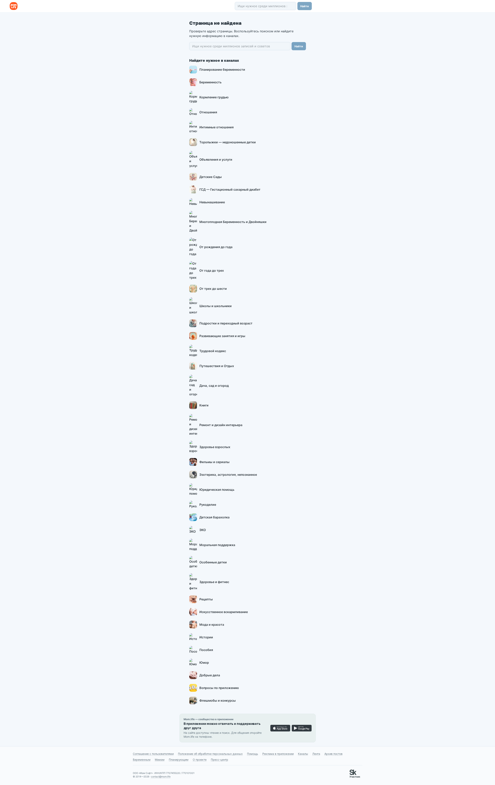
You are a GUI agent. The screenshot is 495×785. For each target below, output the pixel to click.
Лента (316, 753)
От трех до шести (213, 289)
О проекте (200, 759)
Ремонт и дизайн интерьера (220, 425)
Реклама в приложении (278, 753)
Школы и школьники (215, 306)
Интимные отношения (216, 127)
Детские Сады (210, 177)
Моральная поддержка (217, 545)
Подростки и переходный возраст (225, 323)
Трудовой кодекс (212, 351)
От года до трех (211, 270)
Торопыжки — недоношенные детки (227, 142)
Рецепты (206, 599)
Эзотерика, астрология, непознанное (228, 475)
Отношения (208, 112)
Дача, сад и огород (214, 386)
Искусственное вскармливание (223, 612)
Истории (206, 637)
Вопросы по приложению (219, 688)
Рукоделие (207, 505)
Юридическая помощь (216, 490)
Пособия (206, 650)
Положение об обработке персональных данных (210, 753)
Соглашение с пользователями (153, 753)
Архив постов (333, 753)
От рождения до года (215, 247)
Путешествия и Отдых (216, 366)
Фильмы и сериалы (214, 462)
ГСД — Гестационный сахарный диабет (229, 189)
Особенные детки (213, 562)
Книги (204, 405)
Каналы (303, 753)
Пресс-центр (219, 759)
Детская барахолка (214, 517)
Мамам (160, 759)
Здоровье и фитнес (214, 582)
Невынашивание (212, 202)
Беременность (210, 82)
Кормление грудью (214, 97)
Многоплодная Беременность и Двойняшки (232, 222)
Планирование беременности (222, 69)
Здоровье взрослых (214, 447)
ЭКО (202, 530)
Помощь (252, 753)
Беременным (142, 759)
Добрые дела (209, 675)
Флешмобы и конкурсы (217, 700)
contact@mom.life (161, 776)
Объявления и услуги (215, 159)
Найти (304, 6)
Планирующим (178, 759)
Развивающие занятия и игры (222, 336)
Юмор (204, 662)
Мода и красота (211, 624)
